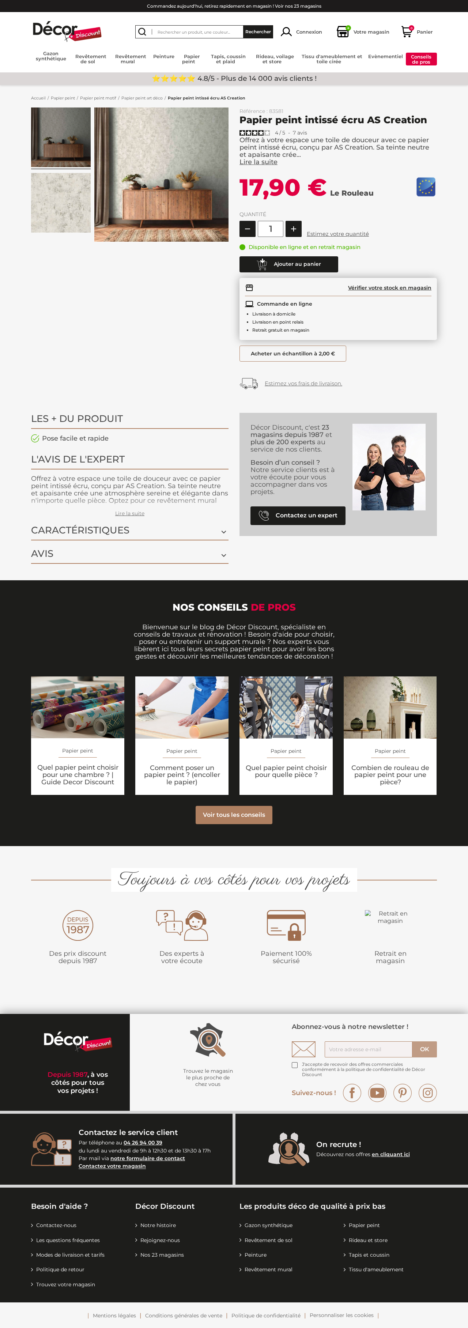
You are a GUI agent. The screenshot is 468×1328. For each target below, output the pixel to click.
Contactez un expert (305, 515)
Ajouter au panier (296, 263)
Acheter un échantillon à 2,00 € (293, 353)
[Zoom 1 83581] (61, 204)
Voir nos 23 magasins (298, 6)
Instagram (428, 1093)
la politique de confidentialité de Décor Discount (363, 1072)
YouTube (377, 1093)
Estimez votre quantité (338, 233)
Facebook (352, 1093)
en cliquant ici (391, 1154)
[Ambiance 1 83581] (61, 138)
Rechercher (258, 31)
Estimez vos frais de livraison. (303, 383)
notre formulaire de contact (147, 1158)
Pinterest (402, 1093)
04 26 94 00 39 (143, 1142)
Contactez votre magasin (112, 1166)
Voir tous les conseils (234, 814)
